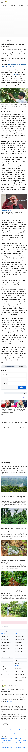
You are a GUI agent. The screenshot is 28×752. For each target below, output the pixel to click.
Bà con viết (3, 654)
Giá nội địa (3, 5)
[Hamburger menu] (1, 1)
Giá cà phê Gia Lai (6, 742)
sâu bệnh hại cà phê (21, 393)
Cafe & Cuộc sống (5, 674)
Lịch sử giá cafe (18, 668)
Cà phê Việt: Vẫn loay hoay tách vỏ (14, 428)
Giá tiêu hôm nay (20, 5)
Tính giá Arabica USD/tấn (20, 677)
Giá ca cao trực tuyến (20, 651)
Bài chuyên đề (4, 636)
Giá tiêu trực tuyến (19, 645)
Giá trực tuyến (11, 5)
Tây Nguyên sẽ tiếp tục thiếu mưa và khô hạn (14, 422)
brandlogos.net (14, 733)
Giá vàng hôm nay (19, 657)
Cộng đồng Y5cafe (5, 648)
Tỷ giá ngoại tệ (18, 663)
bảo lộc (6, 393)
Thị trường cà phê (5, 639)
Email (6, 383)
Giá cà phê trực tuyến (20, 639)
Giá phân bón (18, 660)
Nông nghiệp (4, 671)
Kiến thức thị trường (6, 642)
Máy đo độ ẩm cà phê (7, 738)
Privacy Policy (8, 729)
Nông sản (3, 666)
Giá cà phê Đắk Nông (21, 740)
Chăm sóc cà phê (5, 39)
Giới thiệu (25, 1)
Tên (6, 379)
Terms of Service (19, 729)
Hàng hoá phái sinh (5, 669)
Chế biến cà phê (5, 663)
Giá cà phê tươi (19, 738)
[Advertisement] (14, 22)
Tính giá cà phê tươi (19, 680)
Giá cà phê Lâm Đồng (7, 747)
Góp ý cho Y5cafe (14, 622)
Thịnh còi (8, 689)
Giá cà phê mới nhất (20, 745)
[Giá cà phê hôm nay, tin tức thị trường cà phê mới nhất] (9, 2)
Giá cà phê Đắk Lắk (20, 747)
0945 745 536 (14, 723)
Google (3, 729)
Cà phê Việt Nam (5, 645)
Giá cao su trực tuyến (20, 648)
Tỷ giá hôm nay (5, 745)
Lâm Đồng (15, 74)
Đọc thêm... (10, 701)
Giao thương (4, 677)
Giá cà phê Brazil (19, 654)
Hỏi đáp (3, 651)
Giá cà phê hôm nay (19, 636)
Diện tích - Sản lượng (6, 657)
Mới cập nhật (4, 680)
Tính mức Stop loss (19, 674)
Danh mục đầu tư (19, 671)
